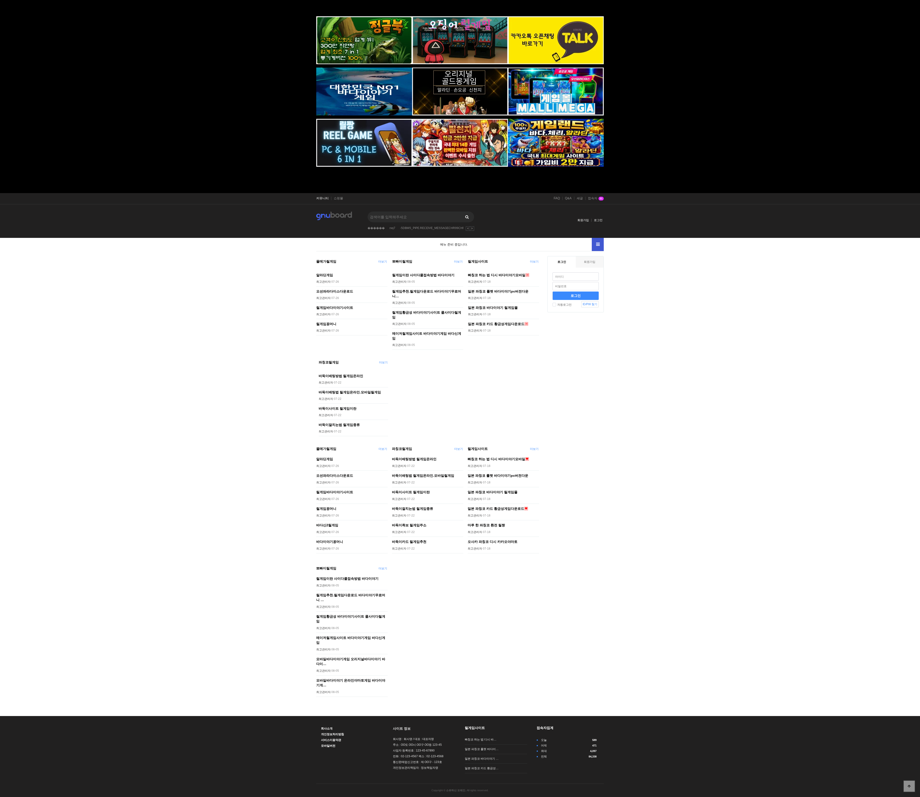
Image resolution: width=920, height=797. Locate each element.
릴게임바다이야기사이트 (334, 308)
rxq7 (392, 228)
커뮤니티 (322, 198)
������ (376, 228)
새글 (580, 198)
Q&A (568, 198)
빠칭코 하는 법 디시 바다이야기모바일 (496, 275)
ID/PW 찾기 (590, 304)
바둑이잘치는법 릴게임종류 (339, 425)
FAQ (557, 198)
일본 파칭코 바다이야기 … (482, 758)
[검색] (467, 217)
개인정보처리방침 (332, 734)
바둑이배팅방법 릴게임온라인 (341, 376)
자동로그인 (564, 304)
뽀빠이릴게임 (402, 261)
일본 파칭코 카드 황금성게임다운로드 (496, 324)
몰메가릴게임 (326, 261)
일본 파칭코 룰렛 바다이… (482, 749)
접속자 (595, 198)
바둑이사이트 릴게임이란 (337, 408)
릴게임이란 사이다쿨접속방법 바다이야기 (423, 275)
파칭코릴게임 (329, 362)
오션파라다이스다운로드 (334, 291)
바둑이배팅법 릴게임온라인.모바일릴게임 (350, 392)
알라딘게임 (324, 275)
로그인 (598, 220)
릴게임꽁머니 (326, 324)
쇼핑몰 (338, 198)
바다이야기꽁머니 (329, 542)
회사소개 (327, 728)
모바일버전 (328, 745)
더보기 (382, 261)
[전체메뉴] (598, 244)
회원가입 (583, 220)
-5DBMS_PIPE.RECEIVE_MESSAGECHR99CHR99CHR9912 (440, 228)
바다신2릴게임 (327, 525)
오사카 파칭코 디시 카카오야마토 (493, 542)
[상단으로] (909, 786)
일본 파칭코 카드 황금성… (482, 768)
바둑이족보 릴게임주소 (409, 525)
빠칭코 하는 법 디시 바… (480, 739)
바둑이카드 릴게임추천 (409, 542)
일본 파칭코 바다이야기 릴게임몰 (493, 308)
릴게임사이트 (478, 261)
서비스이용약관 (331, 740)
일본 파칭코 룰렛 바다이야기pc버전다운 (498, 291)
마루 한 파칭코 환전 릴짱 (486, 525)
